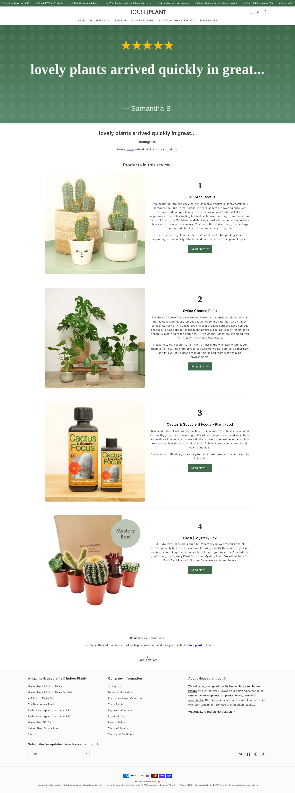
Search (32, 734)
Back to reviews (147, 659)
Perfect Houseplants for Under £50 (49, 710)
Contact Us (115, 686)
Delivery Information (120, 692)
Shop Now (198, 248)
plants (130, 149)
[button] (99, 20)
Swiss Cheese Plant (200, 311)
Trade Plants (115, 704)
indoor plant (194, 645)
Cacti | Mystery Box (200, 538)
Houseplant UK (150, 782)
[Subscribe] (85, 754)
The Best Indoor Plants (41, 704)
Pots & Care (208, 20)
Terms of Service (118, 728)
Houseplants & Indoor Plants (45, 686)
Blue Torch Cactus (200, 197)
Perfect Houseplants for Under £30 (49, 716)
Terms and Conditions (121, 734)
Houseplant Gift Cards (41, 722)
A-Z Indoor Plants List (41, 698)
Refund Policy (116, 722)
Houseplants (99, 20)
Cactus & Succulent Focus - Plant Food (200, 424)
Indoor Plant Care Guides (43, 728)
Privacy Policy (116, 716)
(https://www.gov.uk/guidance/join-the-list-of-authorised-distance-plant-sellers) (104, 785)
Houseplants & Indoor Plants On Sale (50, 692)
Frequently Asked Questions (125, 698)
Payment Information (120, 710)
